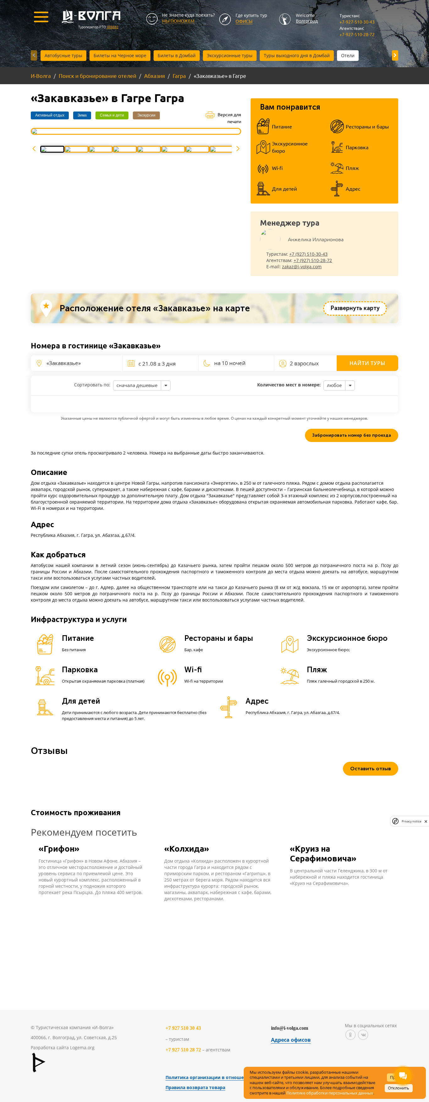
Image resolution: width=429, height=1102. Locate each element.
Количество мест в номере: (289, 385)
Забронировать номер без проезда (351, 435)
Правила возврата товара (195, 1087)
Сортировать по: (92, 385)
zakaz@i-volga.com (302, 267)
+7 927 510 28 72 (183, 1049)
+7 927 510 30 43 (183, 1028)
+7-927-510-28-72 (357, 34)
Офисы (244, 21)
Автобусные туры (63, 55)
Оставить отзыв (370, 769)
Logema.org (82, 1047)
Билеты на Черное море (120, 55)
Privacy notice (411, 821)
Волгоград (307, 21)
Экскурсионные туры (230, 55)
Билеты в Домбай (177, 55)
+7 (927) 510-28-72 (313, 260)
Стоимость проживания (76, 812)
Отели (348, 55)
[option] (136, 131)
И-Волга (41, 75)
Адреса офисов (291, 1039)
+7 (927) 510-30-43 (308, 254)
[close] (426, 821)
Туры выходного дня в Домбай (297, 55)
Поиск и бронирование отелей (97, 75)
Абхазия (154, 75)
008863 (112, 26)
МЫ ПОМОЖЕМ (178, 21)
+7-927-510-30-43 (357, 22)
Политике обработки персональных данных (329, 1093)
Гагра (179, 75)
